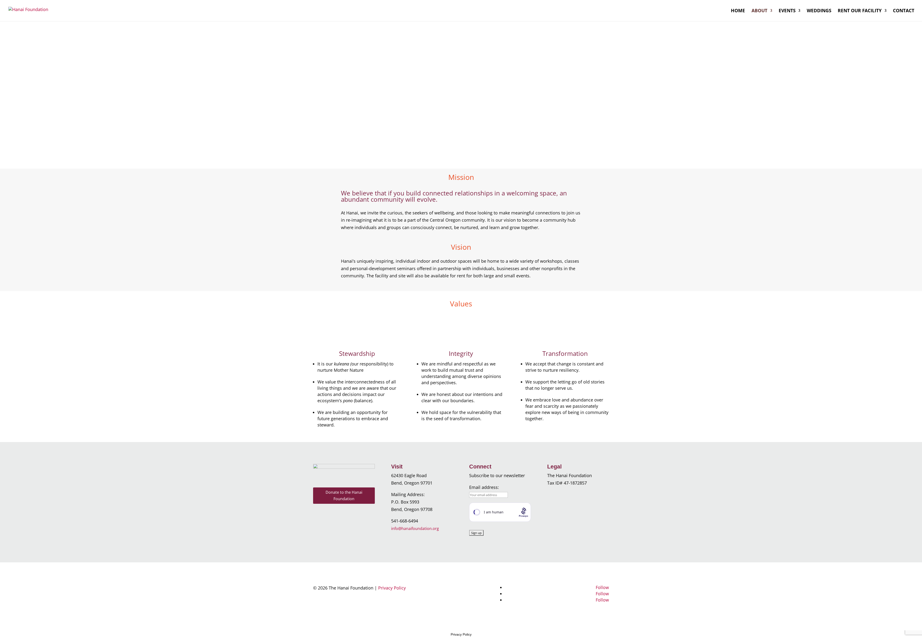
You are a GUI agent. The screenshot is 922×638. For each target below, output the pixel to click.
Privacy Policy (392, 588)
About (759, 11)
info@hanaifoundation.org (415, 528)
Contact (903, 11)
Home (738, 11)
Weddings (819, 11)
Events (787, 11)
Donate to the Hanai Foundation (344, 495)
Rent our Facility (860, 11)
